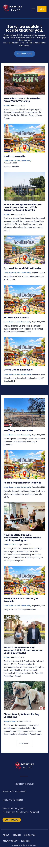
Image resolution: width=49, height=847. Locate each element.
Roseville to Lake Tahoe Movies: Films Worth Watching (22, 100)
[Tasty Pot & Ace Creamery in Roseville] (24, 580)
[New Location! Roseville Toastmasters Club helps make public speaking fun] (24, 516)
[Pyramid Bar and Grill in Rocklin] (24, 250)
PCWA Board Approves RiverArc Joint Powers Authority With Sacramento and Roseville (22, 207)
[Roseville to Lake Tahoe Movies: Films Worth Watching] (24, 80)
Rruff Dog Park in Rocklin (18, 430)
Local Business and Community (17, 161)
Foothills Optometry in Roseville (22, 482)
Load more (23, 743)
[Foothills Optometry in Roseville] (24, 464)
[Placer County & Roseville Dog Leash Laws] (24, 695)
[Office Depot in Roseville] (24, 351)
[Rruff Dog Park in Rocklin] (24, 412)
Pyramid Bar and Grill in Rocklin (22, 268)
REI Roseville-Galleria (16, 317)
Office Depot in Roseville (18, 369)
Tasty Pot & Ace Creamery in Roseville (21, 600)
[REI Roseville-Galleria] (24, 299)
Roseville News (10, 545)
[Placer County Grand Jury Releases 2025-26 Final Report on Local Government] (24, 629)
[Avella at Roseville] (24, 138)
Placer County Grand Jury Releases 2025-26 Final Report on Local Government (23, 650)
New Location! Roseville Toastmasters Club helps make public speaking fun (22, 537)
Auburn (7, 106)
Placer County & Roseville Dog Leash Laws (21, 715)
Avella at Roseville (14, 156)
